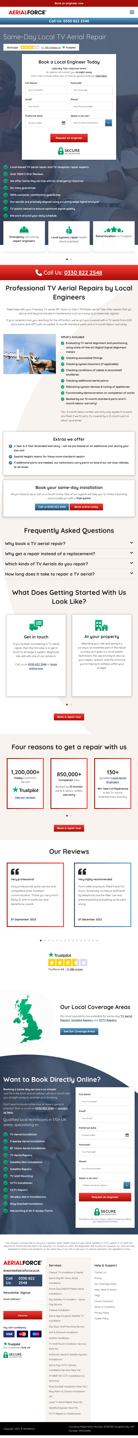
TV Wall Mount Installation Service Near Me (67, 1346)
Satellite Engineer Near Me (63, 1407)
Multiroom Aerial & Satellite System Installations (68, 1357)
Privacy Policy (101, 1312)
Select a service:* (80, 115)
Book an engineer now (69, 3)
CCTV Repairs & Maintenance (65, 1413)
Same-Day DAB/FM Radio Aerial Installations (66, 1291)
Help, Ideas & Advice (105, 1289)
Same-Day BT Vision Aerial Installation (63, 1281)
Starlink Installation (59, 1338)
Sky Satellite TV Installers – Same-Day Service (67, 1302)
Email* (28, 99)
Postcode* (76, 83)
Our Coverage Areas (105, 1283)
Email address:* (12, 1299)
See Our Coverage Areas (79, 1031)
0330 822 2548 (76, 21)
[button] (67, 259)
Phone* (74, 99)
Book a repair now (69, 716)
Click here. (101, 75)
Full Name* (31, 83)
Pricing (98, 1278)
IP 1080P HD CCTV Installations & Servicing (66, 1378)
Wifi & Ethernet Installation (63, 1332)
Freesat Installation (59, 1310)
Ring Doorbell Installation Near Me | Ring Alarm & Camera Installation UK (68, 1391)
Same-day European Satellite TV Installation (66, 1318)
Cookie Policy (101, 1318)
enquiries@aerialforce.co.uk (21, 1270)
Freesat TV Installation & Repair (66, 1272)
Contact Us (100, 1272)
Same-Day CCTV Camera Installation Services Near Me (64, 1368)
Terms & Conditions (104, 1306)
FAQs (97, 1295)
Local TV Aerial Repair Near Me (65, 1402)
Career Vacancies (103, 1301)
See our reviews (25, 797)
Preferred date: (34, 115)
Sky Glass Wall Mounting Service (66, 1326)
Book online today (86, 506)
